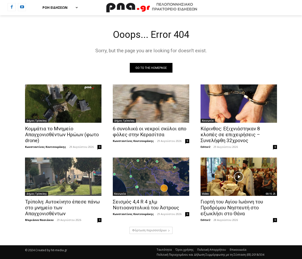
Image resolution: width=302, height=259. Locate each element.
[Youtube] (22, 7)
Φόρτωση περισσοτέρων (149, 230)
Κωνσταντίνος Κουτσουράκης (45, 147)
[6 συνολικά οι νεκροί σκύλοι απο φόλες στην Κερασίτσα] (151, 103)
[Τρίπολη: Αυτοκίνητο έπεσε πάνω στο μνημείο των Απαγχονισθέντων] (63, 177)
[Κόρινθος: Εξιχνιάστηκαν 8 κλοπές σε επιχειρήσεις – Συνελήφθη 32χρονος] (239, 103)
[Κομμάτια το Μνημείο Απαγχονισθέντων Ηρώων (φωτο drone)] (63, 103)
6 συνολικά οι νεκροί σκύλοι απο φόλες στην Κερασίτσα (149, 131)
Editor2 (205, 147)
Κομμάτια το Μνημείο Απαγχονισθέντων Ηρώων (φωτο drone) (62, 134)
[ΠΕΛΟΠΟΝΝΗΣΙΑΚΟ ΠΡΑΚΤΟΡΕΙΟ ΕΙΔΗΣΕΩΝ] (151, 7)
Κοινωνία (208, 120)
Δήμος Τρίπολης (36, 120)
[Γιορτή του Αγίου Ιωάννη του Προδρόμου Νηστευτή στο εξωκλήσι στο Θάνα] (239, 177)
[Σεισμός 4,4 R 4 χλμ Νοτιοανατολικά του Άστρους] (151, 177)
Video (205, 193)
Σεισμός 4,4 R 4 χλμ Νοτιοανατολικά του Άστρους (146, 205)
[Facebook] (12, 7)
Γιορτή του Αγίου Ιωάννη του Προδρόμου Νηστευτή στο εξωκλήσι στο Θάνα (232, 207)
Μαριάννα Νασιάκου (39, 220)
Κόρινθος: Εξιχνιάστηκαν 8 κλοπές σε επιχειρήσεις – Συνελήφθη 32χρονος (230, 134)
